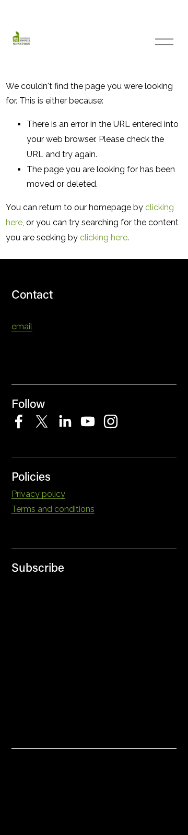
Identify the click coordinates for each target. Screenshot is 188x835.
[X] (41, 421)
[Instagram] (110, 421)
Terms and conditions (53, 509)
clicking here (103, 237)
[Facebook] (18, 421)
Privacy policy (38, 494)
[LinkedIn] (64, 421)
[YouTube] (87, 421)
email (21, 326)
